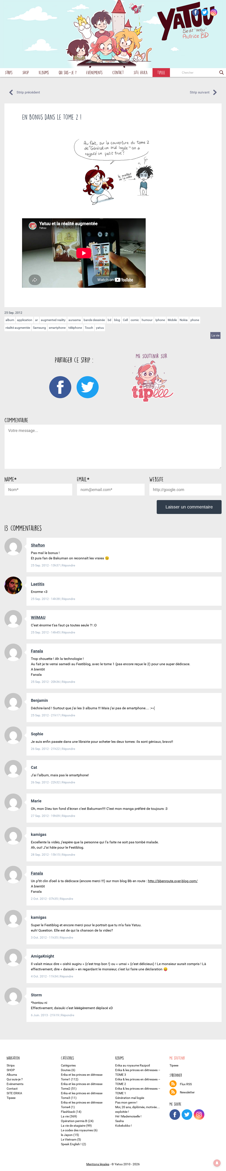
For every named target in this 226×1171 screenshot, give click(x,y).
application (24, 320)
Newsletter (187, 1092)
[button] (221, 72)
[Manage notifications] (216, 1163)
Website (156, 479)
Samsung (39, 327)
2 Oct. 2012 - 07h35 (44, 898)
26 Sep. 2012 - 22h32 (45, 782)
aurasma (74, 320)
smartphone (57, 327)
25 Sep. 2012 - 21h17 (45, 715)
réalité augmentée (18, 327)
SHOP (25, 72)
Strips (9, 72)
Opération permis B (74, 1121)
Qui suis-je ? (68, 72)
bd (109, 320)
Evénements (94, 72)
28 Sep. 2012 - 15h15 (45, 854)
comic (135, 320)
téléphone (75, 327)
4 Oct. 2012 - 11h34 (44, 976)
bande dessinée (94, 320)
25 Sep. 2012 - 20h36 (45, 682)
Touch (89, 327)
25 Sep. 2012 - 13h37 (45, 565)
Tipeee (161, 72)
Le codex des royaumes (77, 1130)
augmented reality (53, 320)
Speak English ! (71, 1144)
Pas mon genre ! (126, 1102)
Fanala (37, 651)
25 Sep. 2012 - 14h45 (45, 632)
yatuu (100, 327)
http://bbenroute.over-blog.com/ (173, 881)
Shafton (38, 545)
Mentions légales (97, 1164)
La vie (215, 335)
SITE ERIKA (141, 72)
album (10, 320)
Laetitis (37, 584)
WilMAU (38, 617)
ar (36, 320)
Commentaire (16, 420)
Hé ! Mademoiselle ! (128, 1116)
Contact (118, 72)
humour (147, 320)
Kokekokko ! (123, 1125)
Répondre (68, 565)
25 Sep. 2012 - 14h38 (45, 599)
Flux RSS (186, 1084)
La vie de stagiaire (73, 1125)
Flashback (68, 1111)
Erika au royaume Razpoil (132, 1065)
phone (194, 320)
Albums (44, 72)
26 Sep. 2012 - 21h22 (45, 749)
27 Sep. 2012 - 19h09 (45, 816)
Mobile (172, 320)
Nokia (184, 320)
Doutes (66, 1070)
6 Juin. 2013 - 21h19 (45, 1015)
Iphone (160, 320)
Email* (83, 479)
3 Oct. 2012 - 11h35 (44, 937)
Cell (125, 320)
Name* (10, 479)
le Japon (67, 1135)
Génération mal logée (129, 1098)
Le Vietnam (68, 1139)
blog (117, 320)
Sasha (119, 1121)
